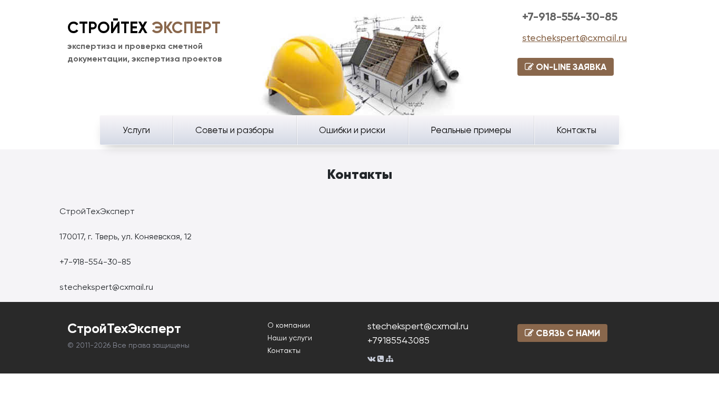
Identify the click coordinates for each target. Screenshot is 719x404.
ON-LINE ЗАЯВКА (570, 67)
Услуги (136, 130)
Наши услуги (289, 338)
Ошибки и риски (352, 130)
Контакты (576, 130)
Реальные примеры (471, 130)
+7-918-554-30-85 (569, 16)
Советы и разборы (234, 130)
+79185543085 (398, 340)
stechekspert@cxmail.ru (574, 37)
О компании (288, 325)
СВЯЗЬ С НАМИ (567, 333)
